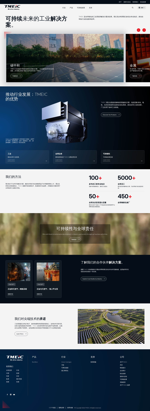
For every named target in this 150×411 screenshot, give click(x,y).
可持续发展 (81, 8)
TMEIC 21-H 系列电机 (11, 139)
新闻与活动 (127, 2)
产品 (71, 8)
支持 (90, 8)
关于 (120, 2)
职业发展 (143, 2)
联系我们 (135, 2)
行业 (64, 8)
